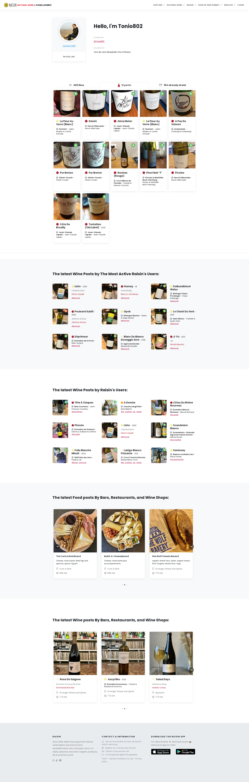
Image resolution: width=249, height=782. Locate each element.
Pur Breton (66, 172)
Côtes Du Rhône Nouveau (181, 404)
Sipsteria (159, 692)
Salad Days (163, 679)
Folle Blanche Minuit (81, 452)
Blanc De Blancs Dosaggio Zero (133, 338)
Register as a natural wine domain (120, 748)
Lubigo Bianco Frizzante (131, 452)
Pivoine (179, 172)
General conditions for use (121, 758)
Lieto (81, 286)
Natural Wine (161, 741)
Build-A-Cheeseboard (116, 556)
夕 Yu (179, 336)
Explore (157, 5)
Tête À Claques (84, 402)
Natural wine (174, 5)
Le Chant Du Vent (183, 313)
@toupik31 (174, 415)
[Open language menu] (234, 5)
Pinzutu (79, 425)
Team (105, 758)
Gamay (130, 286)
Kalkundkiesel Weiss (180, 288)
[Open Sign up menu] (221, 5)
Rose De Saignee (70, 679)
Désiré (93, 121)
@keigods (76, 298)
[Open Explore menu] (164, 5)
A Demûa (129, 402)
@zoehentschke (177, 459)
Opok (127, 311)
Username (99, 37)
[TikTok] (57, 760)
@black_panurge (79, 462)
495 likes (78, 85)
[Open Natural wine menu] (184, 5)
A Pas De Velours (178, 123)
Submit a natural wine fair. (117, 751)
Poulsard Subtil (83, 313)
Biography (99, 48)
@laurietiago (77, 412)
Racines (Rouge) (120, 174)
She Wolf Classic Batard (165, 556)
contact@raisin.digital (115, 754)
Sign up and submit (208, 5)
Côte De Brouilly (63, 226)
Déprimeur (81, 336)
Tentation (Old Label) (95, 226)
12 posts (126, 85)
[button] (122, 584)
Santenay (179, 450)
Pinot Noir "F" (154, 172)
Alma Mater (124, 121)
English (228, 5)
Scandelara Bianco (179, 427)
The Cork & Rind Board (68, 556)
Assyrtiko (117, 679)
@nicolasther (175, 440)
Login (240, 5)
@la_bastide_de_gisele (131, 412)
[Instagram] (53, 760)
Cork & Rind (65, 568)
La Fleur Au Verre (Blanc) (64, 123)
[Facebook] (60, 760)
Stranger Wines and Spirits (168, 568)
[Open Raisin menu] (195, 5)
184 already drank (174, 85)
